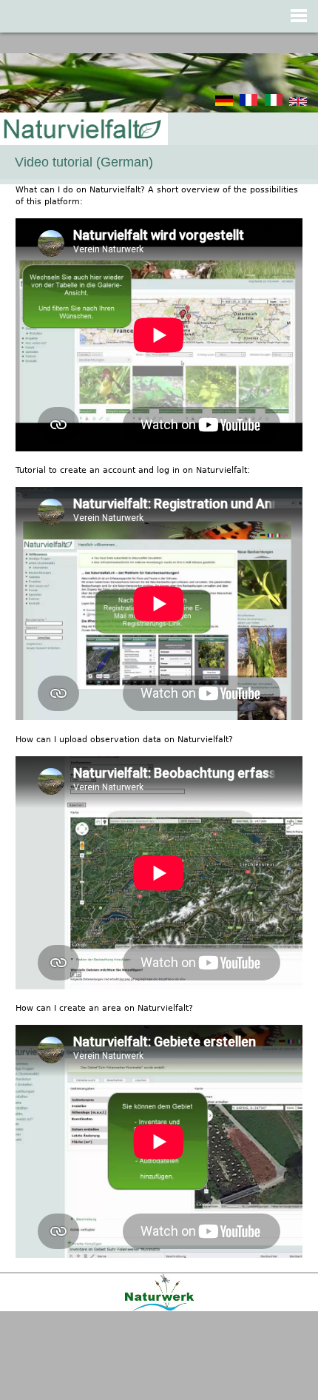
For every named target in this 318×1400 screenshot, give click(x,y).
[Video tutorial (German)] (298, 103)
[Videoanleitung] (224, 103)
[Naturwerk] (159, 1308)
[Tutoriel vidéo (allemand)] (248, 103)
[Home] (81, 129)
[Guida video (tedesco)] (274, 103)
